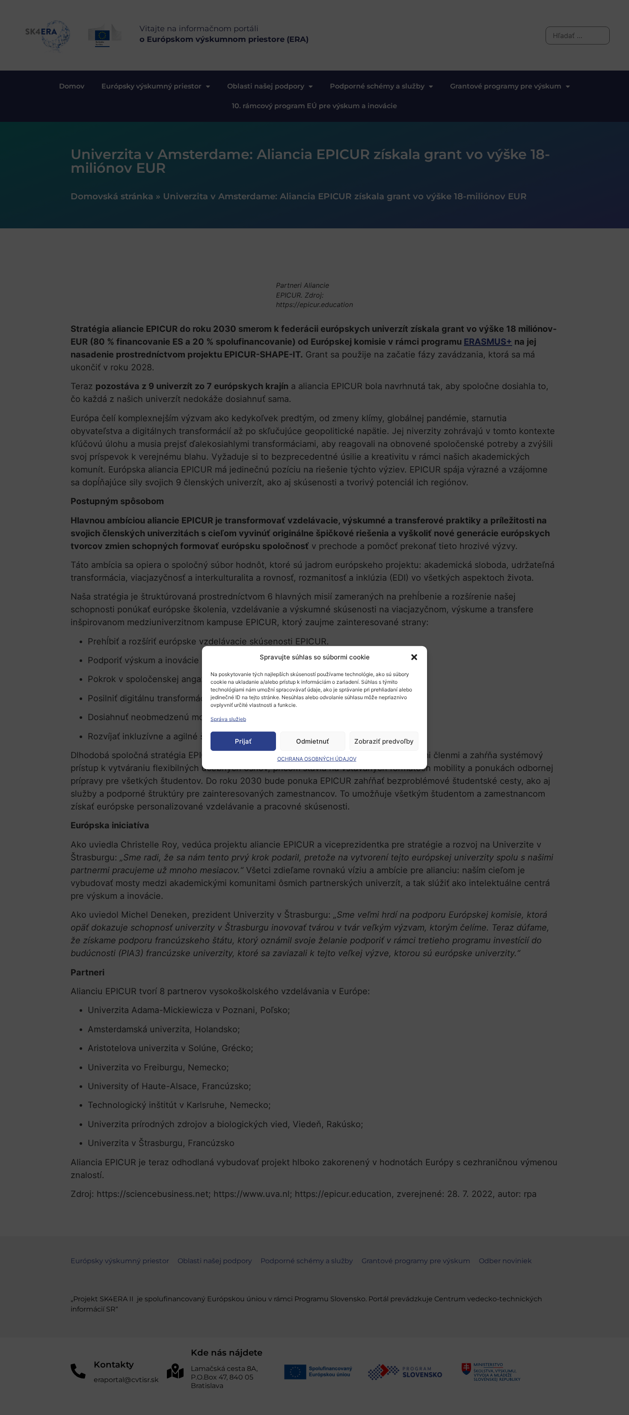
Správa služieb (228, 719)
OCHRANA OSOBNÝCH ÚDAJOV (316, 759)
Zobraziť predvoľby (384, 741)
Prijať (243, 741)
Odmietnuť (312, 741)
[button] (414, 657)
